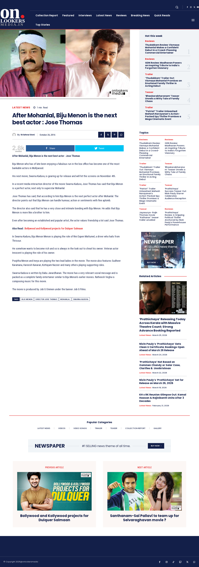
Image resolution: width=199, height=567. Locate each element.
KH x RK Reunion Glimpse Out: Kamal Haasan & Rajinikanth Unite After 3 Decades (162, 398)
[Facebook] (187, 7)
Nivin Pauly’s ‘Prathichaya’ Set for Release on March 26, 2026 (161, 381)
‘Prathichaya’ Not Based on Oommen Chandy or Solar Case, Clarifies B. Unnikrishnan (159, 365)
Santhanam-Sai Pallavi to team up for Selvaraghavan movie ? (144, 518)
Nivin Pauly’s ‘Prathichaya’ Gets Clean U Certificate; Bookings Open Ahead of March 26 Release (161, 347)
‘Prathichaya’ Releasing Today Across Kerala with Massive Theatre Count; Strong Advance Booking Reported (162, 325)
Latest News (21, 107)
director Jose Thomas (46, 299)
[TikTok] (173, 562)
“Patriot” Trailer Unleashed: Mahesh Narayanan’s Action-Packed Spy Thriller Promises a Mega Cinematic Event (163, 115)
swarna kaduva (80, 299)
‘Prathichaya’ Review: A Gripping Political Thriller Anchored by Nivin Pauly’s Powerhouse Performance (175, 218)
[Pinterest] (114, 135)
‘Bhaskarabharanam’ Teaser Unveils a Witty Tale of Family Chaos (162, 98)
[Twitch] (180, 562)
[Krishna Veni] (14, 135)
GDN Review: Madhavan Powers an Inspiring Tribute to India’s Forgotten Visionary (163, 65)
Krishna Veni (28, 135)
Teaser (149, 92)
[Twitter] (194, 7)
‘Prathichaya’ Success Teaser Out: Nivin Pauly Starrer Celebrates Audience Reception (175, 193)
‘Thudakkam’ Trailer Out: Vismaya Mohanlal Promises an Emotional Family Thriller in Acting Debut (163, 82)
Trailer (149, 74)
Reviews (150, 41)
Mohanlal (65, 299)
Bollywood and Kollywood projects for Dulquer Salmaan (54, 228)
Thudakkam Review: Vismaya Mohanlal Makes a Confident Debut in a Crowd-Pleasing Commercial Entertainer (162, 48)
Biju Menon (27, 299)
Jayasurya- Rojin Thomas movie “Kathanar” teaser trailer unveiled (149, 216)
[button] (176, 7)
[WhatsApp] (121, 135)
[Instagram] (191, 7)
